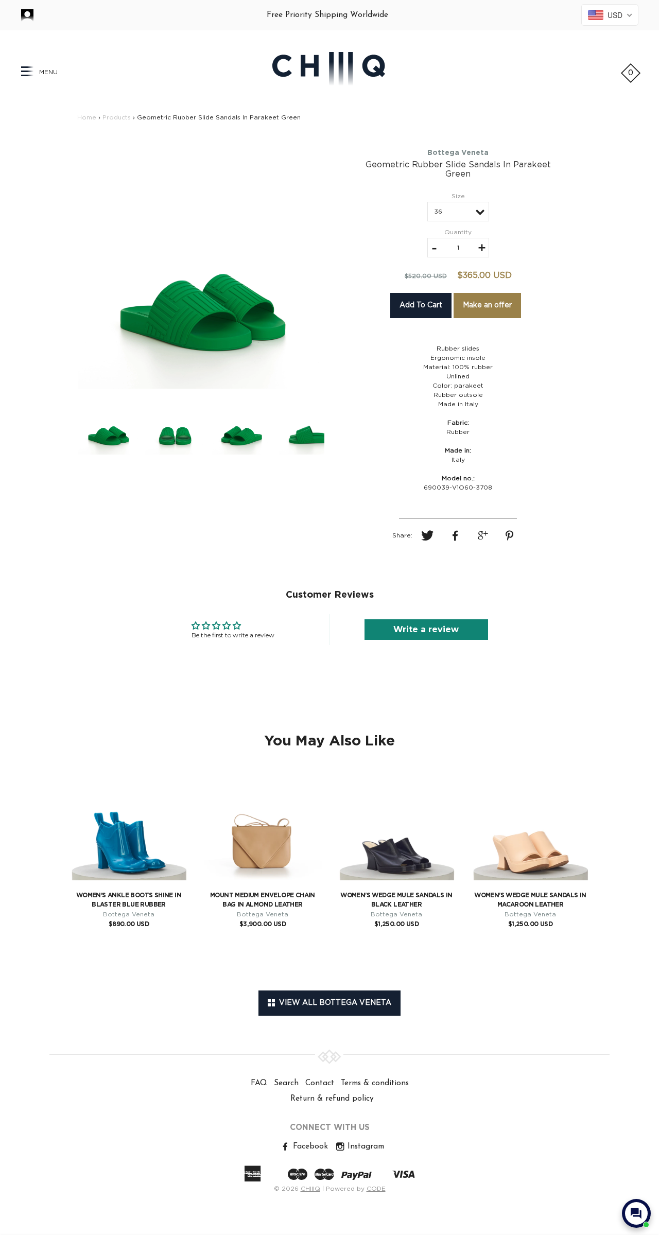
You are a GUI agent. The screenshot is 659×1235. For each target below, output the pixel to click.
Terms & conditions (375, 1083)
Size (458, 196)
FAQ (259, 1083)
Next (344, 265)
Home (86, 117)
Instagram (364, 1146)
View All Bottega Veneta (333, 1002)
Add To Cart (421, 305)
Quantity (458, 232)
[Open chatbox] (636, 1213)
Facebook (309, 1146)
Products (116, 117)
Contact (319, 1083)
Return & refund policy (332, 1098)
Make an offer (487, 305)
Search (286, 1083)
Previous (57, 265)
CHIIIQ (310, 1189)
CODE (376, 1189)
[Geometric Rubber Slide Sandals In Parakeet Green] (200, 266)
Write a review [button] (426, 629)
